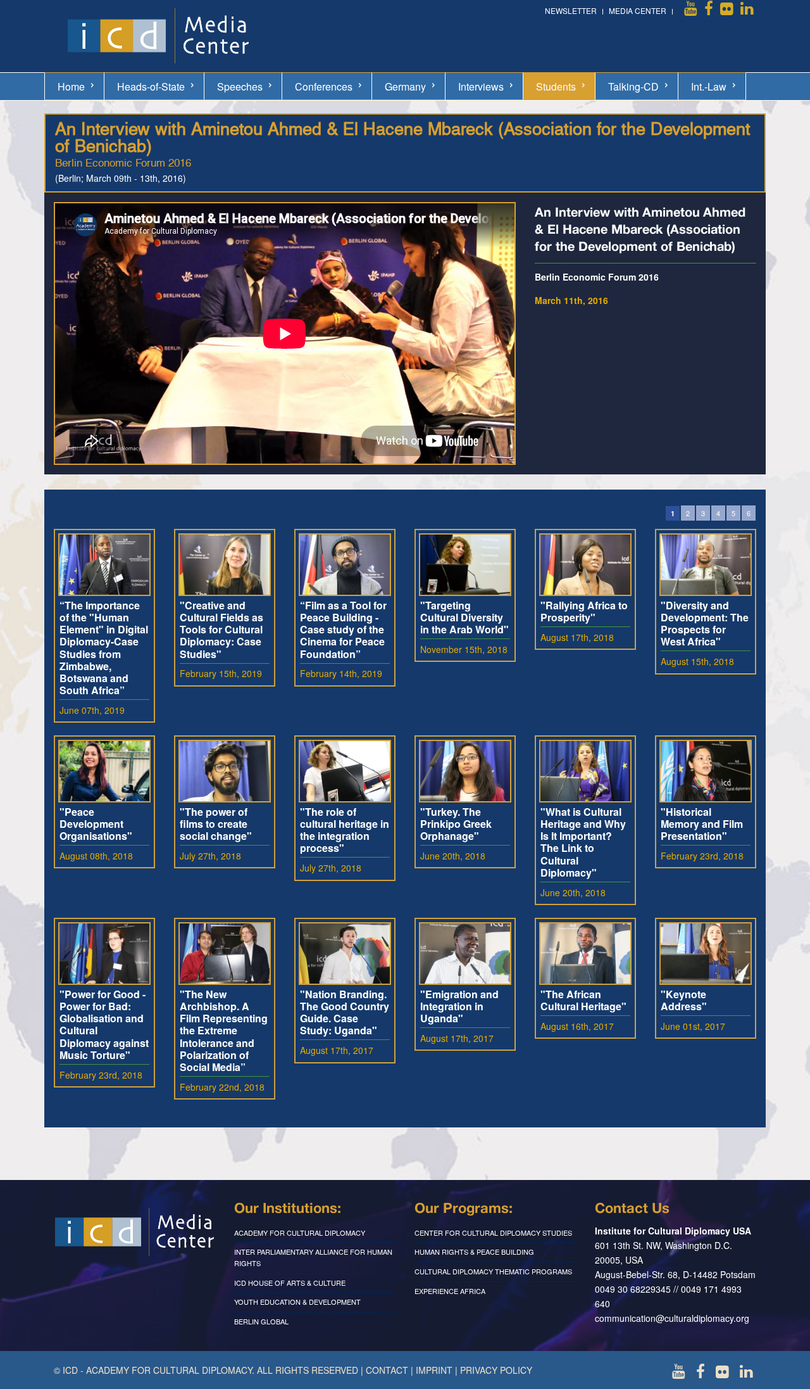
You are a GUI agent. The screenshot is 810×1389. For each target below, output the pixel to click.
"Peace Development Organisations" (95, 823)
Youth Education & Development (297, 1302)
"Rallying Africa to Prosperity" (584, 611)
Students (556, 86)
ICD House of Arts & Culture (290, 1283)
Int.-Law (708, 86)
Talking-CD (633, 86)
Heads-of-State (151, 86)
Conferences (323, 86)
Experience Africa (449, 1291)
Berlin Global (261, 1321)
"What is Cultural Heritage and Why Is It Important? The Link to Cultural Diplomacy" (583, 842)
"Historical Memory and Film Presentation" (702, 823)
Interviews (481, 86)
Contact (387, 1370)
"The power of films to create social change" (216, 823)
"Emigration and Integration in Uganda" (459, 1006)
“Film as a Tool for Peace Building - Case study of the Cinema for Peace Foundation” (343, 629)
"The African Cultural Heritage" (583, 1000)
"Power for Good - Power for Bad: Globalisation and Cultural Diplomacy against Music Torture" (104, 1024)
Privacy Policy (496, 1370)
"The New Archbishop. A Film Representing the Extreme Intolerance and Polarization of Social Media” (224, 1030)
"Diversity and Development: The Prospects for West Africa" (705, 623)
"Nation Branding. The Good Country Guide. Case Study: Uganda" (344, 1012)
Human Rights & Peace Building (474, 1251)
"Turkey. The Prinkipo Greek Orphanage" (456, 823)
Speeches (240, 86)
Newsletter (571, 10)
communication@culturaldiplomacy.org (672, 1318)
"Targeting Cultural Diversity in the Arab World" (464, 617)
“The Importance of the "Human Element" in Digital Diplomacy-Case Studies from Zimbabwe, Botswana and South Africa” (103, 647)
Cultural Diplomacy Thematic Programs (493, 1271)
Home (71, 86)
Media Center (637, 10)
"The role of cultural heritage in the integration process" (344, 830)
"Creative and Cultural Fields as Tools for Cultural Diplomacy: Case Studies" (221, 629)
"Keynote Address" (684, 1000)
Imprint (434, 1370)
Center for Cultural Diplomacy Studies (493, 1232)
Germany (405, 86)
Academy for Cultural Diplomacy (299, 1232)
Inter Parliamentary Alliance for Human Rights (313, 1257)
